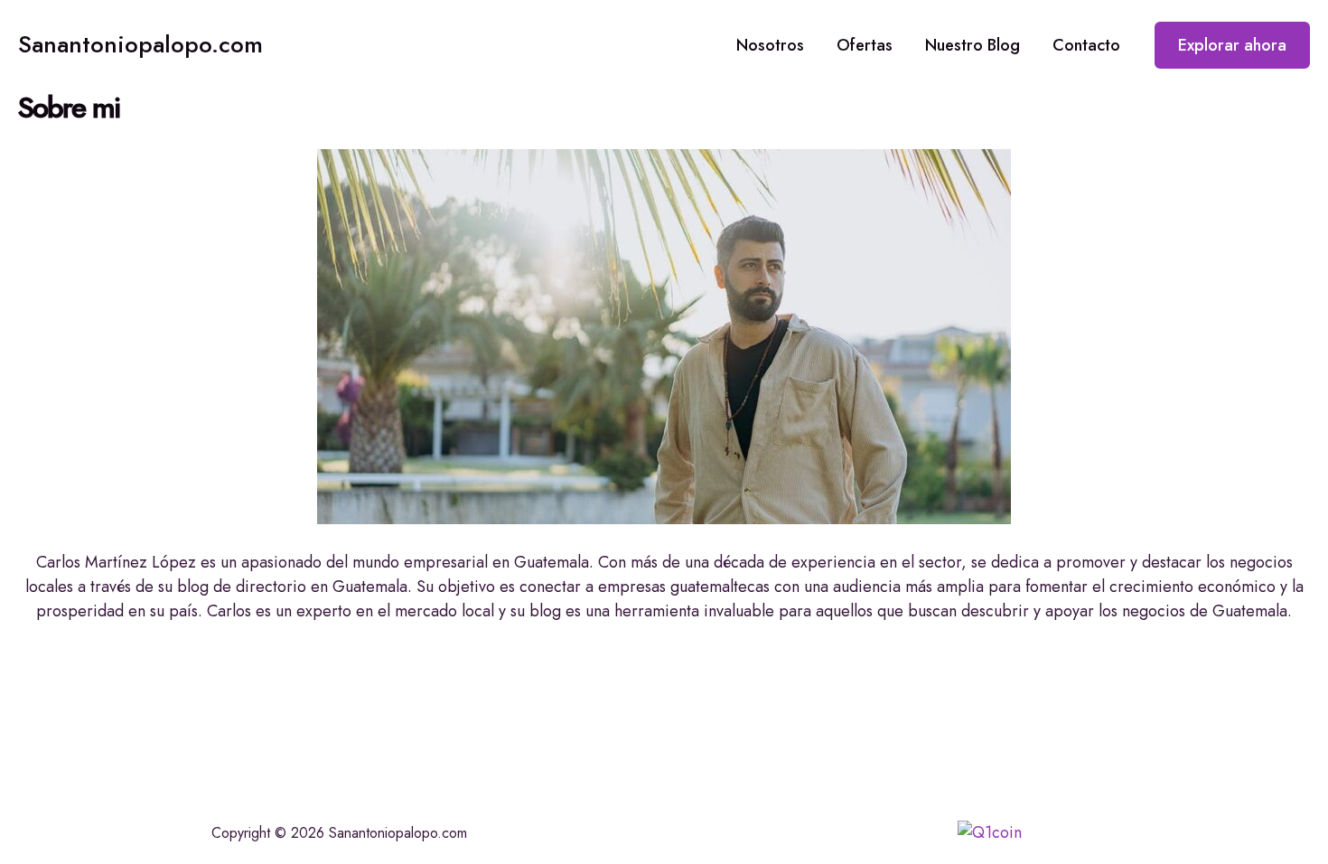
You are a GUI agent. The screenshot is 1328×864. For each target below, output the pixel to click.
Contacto (1086, 45)
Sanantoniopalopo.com (140, 44)
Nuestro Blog (972, 45)
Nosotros (770, 45)
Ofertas (865, 45)
